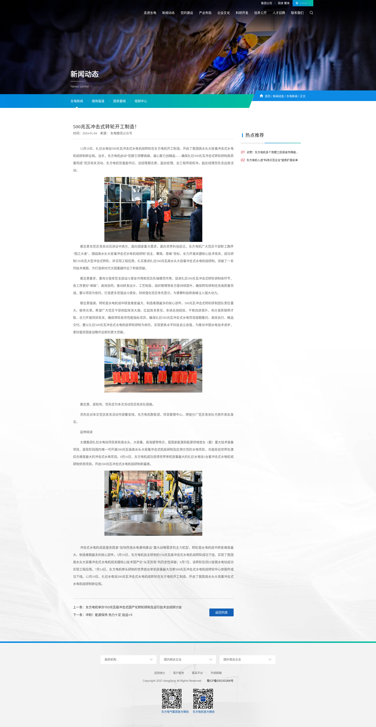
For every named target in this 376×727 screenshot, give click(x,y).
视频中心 (141, 101)
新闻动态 (168, 13)
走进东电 (150, 13)
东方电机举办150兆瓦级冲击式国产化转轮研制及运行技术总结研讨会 (134, 607)
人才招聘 (279, 13)
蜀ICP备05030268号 (220, 680)
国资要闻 (119, 101)
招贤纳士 (159, 672)
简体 (280, 3)
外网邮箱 (216, 672)
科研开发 (242, 13)
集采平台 (197, 672)
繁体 (287, 3)
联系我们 (297, 13)
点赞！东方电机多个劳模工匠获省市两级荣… (271, 152)
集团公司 (266, 3)
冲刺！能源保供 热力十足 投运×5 (109, 615)
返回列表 (221, 612)
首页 (267, 96)
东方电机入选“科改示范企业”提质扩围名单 (269, 160)
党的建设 (187, 13)
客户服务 (178, 672)
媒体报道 (98, 101)
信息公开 (260, 13)
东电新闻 (292, 96)
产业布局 (205, 13)
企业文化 (223, 13)
